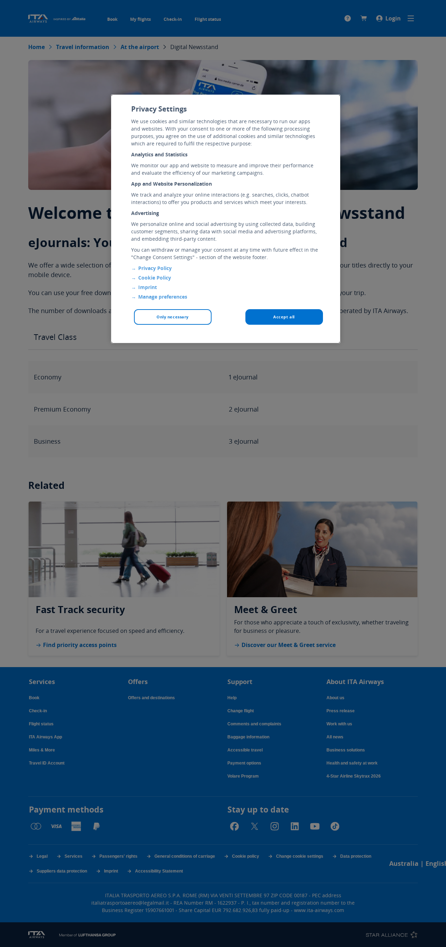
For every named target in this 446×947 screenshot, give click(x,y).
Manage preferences (162, 296)
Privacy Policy (155, 268)
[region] (225, 219)
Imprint (147, 287)
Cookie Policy (154, 277)
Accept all (284, 316)
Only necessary (173, 316)
